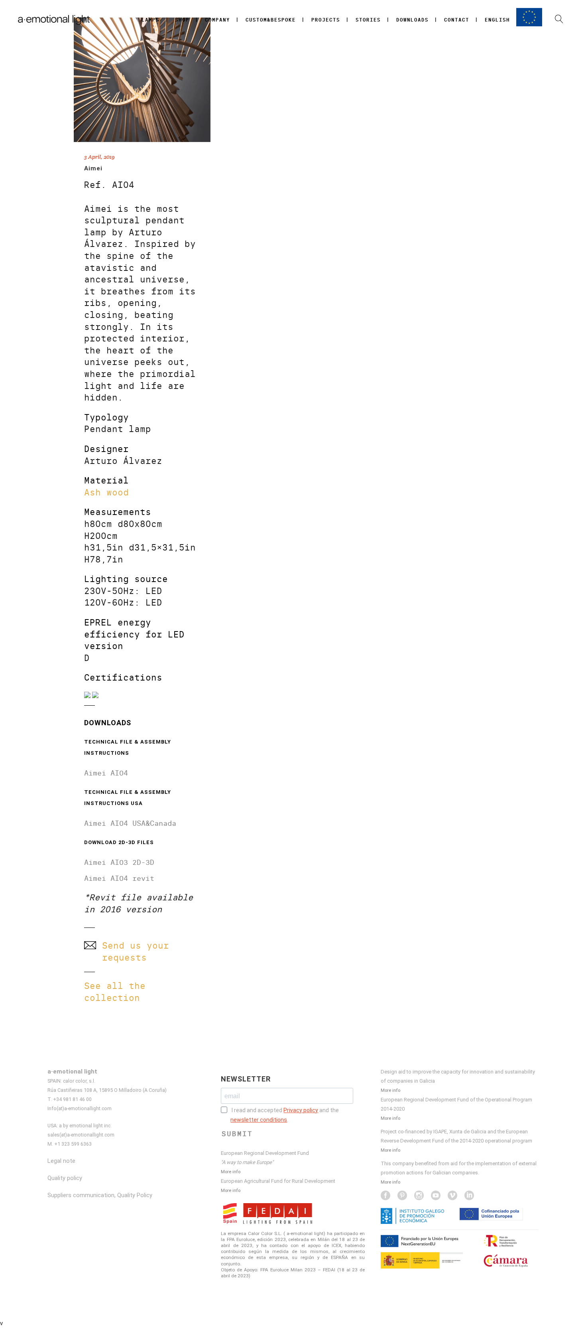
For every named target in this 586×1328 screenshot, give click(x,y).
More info (230, 1171)
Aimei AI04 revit (119, 878)
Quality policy (64, 1178)
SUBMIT (237, 1134)
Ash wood (106, 492)
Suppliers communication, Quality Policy (99, 1195)
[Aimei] (142, 80)
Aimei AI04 (106, 772)
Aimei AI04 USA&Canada (130, 823)
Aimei (93, 168)
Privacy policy (300, 1110)
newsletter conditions (258, 1120)
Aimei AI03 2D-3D (119, 862)
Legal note (61, 1160)
